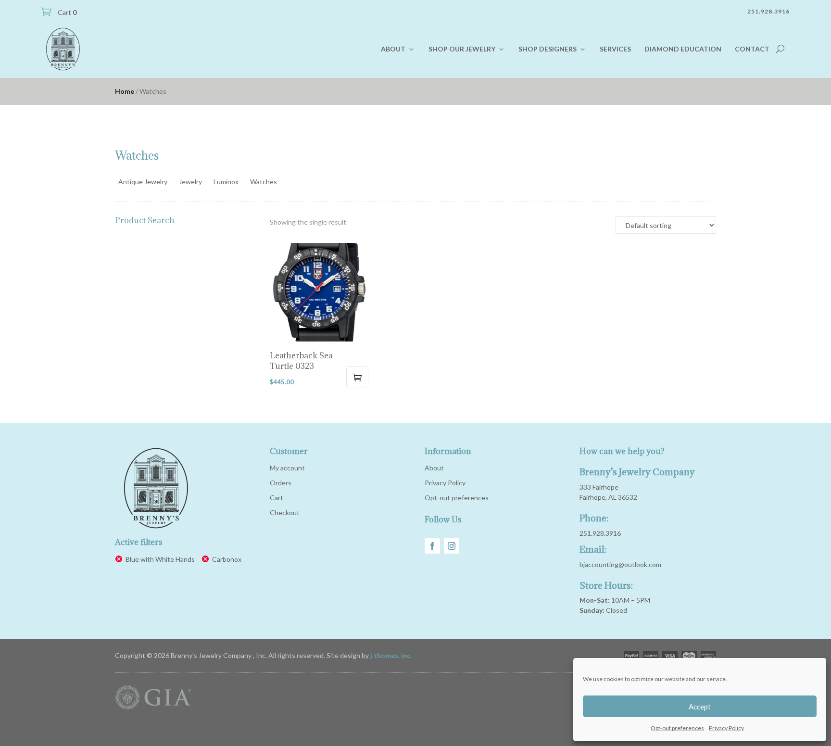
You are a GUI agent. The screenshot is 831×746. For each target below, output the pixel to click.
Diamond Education (682, 49)
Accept (700, 706)
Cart (66, 12)
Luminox (226, 181)
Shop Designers (547, 49)
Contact (752, 49)
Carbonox (226, 559)
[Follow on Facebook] (432, 546)
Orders (280, 483)
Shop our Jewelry (461, 49)
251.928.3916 (600, 533)
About (393, 49)
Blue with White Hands (160, 559)
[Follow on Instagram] (451, 546)
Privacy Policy (726, 728)
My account (287, 468)
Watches (263, 181)
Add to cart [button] (357, 377)
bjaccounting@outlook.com (620, 564)
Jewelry (190, 181)
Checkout (285, 512)
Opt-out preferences (677, 728)
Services (615, 49)
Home (124, 91)
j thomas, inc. (391, 655)
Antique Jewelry (142, 181)
